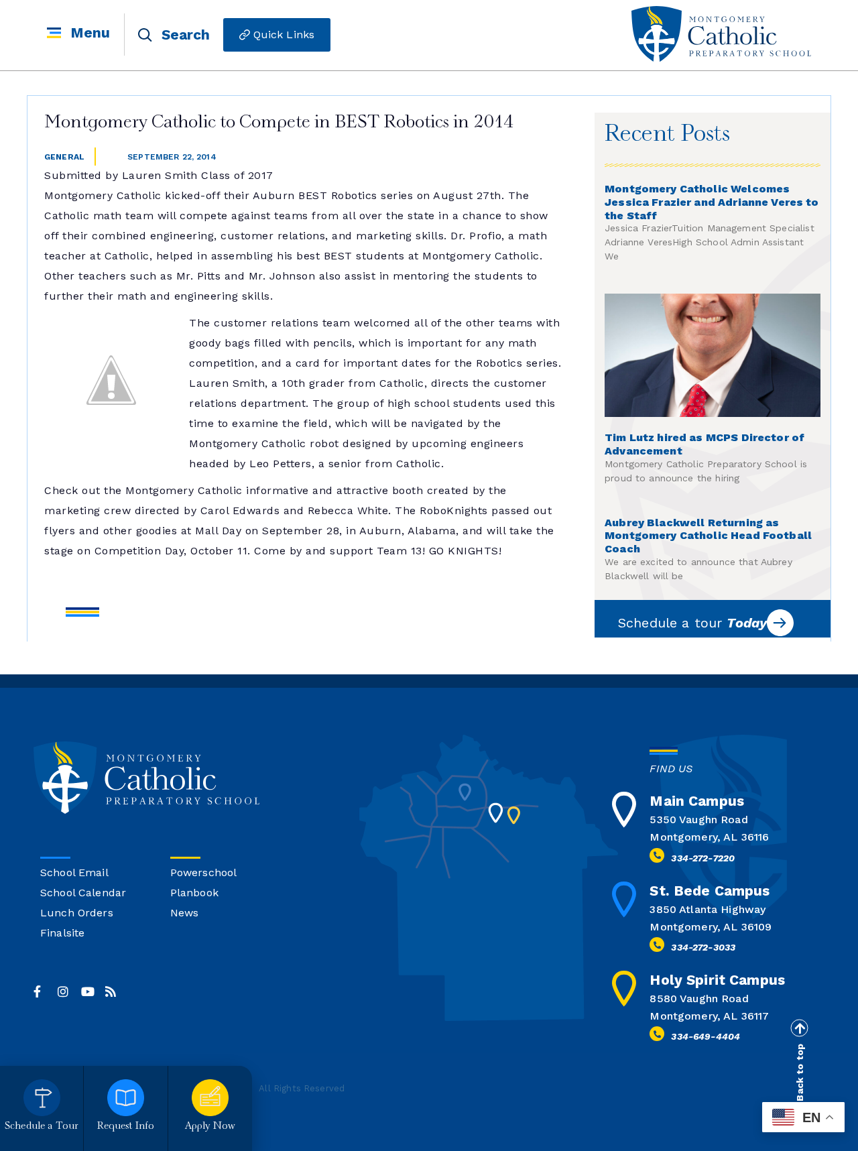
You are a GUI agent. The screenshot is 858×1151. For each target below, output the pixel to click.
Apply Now (210, 1127)
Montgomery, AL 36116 (709, 837)
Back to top (799, 1072)
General (64, 157)
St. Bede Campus (710, 890)
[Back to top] (799, 1028)
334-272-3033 (703, 947)
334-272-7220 (703, 858)
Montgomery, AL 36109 (711, 926)
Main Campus (697, 800)
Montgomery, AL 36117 (709, 1016)
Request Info (126, 1127)
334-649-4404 (705, 1036)
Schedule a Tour (41, 1127)
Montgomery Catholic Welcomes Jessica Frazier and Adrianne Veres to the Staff (712, 202)
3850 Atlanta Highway (707, 909)
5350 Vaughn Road (698, 819)
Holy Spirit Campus (717, 979)
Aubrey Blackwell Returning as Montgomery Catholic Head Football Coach (708, 536)
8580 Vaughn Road (699, 998)
